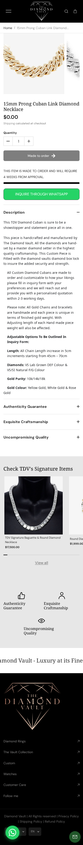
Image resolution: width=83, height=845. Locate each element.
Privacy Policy (68, 816)
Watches (10, 774)
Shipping (9, 123)
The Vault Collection (18, 752)
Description (14, 212)
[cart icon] (75, 11)
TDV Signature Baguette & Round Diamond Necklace (33, 540)
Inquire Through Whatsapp (41, 194)
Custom (9, 763)
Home (7, 28)
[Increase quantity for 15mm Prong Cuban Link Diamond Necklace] (28, 141)
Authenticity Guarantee (25, 406)
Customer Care (14, 785)
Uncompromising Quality (26, 437)
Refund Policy (55, 821)
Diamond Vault (15, 816)
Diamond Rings (14, 741)
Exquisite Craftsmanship (25, 421)
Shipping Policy (31, 821)
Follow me (10, 796)
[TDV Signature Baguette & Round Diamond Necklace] (33, 505)
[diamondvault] (41, 11)
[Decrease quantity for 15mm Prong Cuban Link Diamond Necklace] (8, 141)
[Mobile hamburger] (8, 11)
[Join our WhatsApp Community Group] (12, 832)
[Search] (66, 11)
